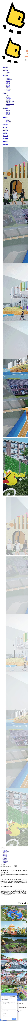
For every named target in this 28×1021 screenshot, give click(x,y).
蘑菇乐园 (8, 83)
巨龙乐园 (8, 87)
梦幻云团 (8, 110)
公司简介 (8, 72)
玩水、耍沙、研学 (10, 101)
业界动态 (8, 120)
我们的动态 (8, 121)
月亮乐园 (8, 86)
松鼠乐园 (8, 78)
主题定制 (8, 95)
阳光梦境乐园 (9, 79)
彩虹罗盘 (8, 112)
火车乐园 (8, 85)
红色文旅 (8, 82)
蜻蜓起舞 (8, 113)
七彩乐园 (8, 90)
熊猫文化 (8, 81)
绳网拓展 (8, 102)
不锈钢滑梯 (8, 98)
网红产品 (8, 100)
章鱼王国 (8, 114)
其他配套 (8, 105)
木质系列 (8, 97)
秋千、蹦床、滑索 (10, 104)
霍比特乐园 (8, 89)
